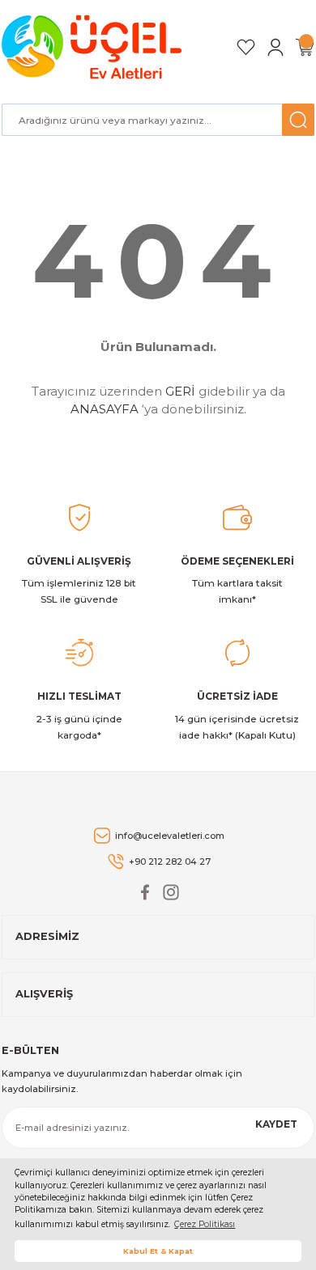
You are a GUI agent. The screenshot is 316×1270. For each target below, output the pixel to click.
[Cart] (304, 47)
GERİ (180, 391)
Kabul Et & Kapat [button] (158, 1251)
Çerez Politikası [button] (204, 1224)
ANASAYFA (104, 409)
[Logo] (94, 47)
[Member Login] (275, 47)
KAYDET (276, 1124)
